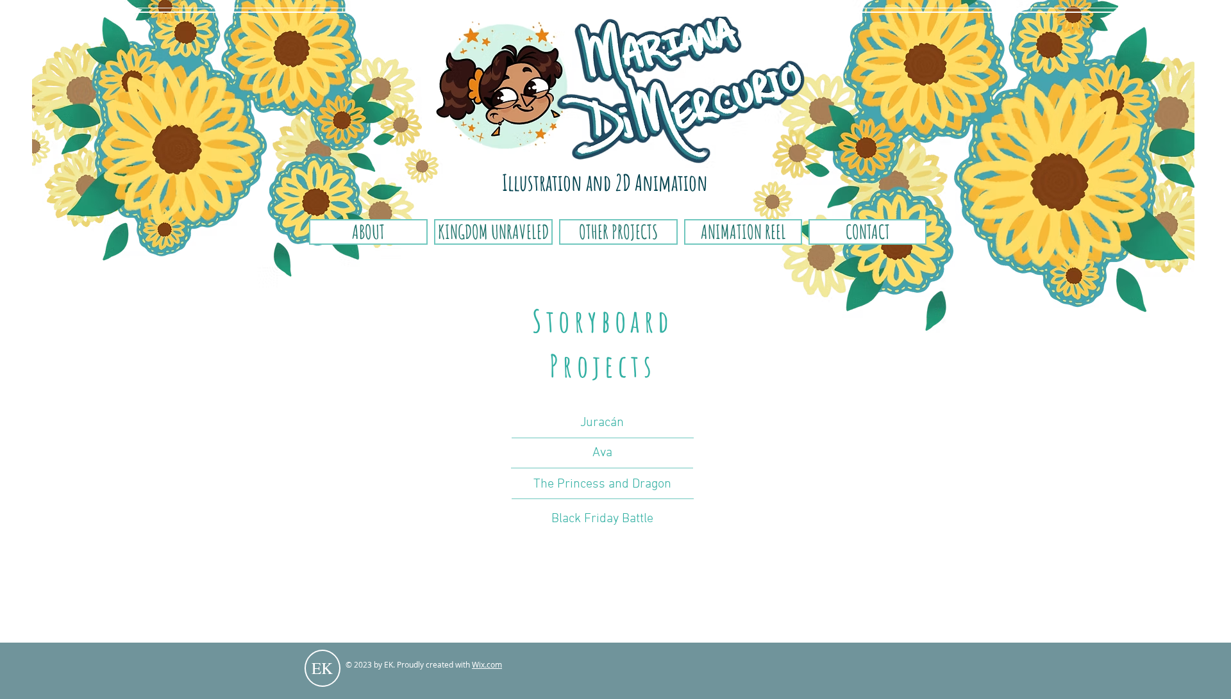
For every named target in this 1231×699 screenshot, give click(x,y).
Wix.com (487, 664)
